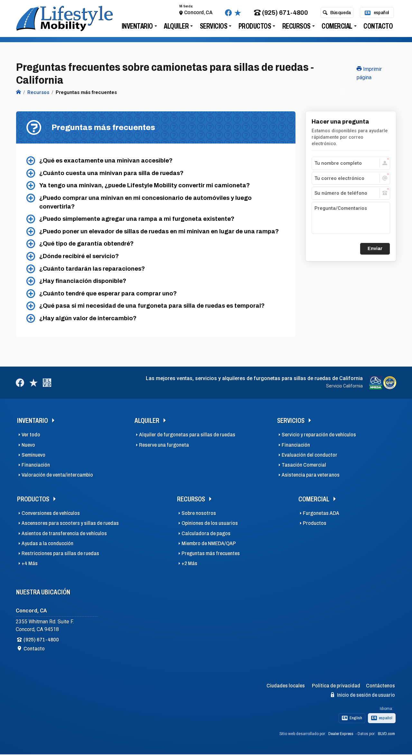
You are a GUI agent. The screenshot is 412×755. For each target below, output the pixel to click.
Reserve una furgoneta (164, 445)
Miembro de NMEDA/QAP (209, 543)
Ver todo (31, 434)
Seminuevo (33, 455)
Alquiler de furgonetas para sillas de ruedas (187, 434)
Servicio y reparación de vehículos (319, 434)
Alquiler (176, 26)
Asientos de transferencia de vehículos (64, 533)
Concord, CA (198, 12)
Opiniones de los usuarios (210, 523)
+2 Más (189, 563)
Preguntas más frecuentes (211, 553)
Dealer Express (340, 734)
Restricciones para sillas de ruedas (60, 553)
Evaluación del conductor (309, 455)
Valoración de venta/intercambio (57, 475)
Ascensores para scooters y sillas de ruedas (70, 523)
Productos (255, 26)
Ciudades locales (286, 685)
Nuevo (28, 445)
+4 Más (30, 563)
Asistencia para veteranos (311, 475)
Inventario (137, 26)
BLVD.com (386, 734)
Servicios (214, 26)
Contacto (378, 26)
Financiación (36, 465)
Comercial (337, 26)
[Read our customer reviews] (237, 12)
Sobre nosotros (199, 513)
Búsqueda (340, 12)
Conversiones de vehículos (51, 513)
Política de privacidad (336, 685)
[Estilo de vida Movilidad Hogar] (18, 92)
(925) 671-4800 (285, 12)
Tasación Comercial (304, 465)
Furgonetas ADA (321, 513)
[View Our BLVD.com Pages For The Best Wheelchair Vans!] (47, 382)
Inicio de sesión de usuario (365, 695)
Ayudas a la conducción (47, 543)
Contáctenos (380, 685)
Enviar (375, 248)
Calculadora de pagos (206, 533)
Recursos (296, 26)
